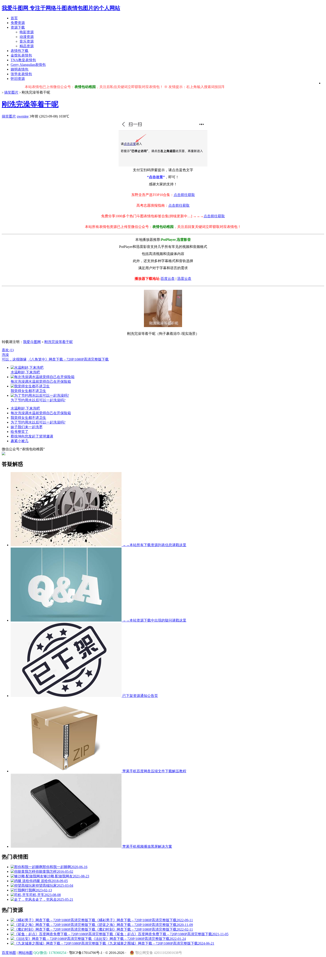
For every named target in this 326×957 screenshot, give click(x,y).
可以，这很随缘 (14, 359)
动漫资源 (27, 37)
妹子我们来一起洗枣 (27, 427)
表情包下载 (19, 51)
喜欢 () (8, 350)
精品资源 (27, 46)
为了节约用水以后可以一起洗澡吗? (38, 422)
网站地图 (25, 953)
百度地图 (9, 953)
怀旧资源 (18, 78)
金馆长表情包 (21, 55)
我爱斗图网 (32, 342)
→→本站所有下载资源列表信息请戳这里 (154, 545)
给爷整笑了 (19, 431)
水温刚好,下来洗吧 (25, 408)
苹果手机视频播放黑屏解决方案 (147, 846)
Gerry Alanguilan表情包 (28, 65)
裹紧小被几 (19, 441)
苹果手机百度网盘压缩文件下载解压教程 (154, 771)
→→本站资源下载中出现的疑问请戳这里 (154, 620)
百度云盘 (168, 278)
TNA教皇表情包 (23, 60)
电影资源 (27, 32)
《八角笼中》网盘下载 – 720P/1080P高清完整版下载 (68, 359)
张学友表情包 (21, 74)
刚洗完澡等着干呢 (30, 104)
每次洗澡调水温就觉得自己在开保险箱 (41, 413)
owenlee (23, 116)
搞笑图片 (11, 92)
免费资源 (18, 23)
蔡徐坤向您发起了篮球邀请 (32, 436)
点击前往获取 (184, 195)
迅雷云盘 (184, 278)
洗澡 (5, 355)
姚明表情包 (19, 69)
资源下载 (18, 27)
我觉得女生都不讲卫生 (28, 418)
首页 (14, 18)
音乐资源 (27, 41)
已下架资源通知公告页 (140, 696)
